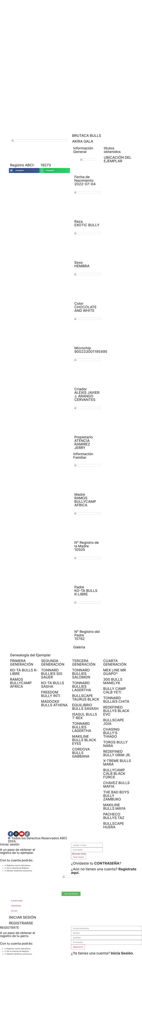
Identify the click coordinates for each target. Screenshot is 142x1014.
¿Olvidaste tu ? (96, 863)
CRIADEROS (16, 906)
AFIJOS (14, 911)
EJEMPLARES (17, 901)
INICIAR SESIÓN (22, 917)
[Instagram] (16, 834)
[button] (24, 170)
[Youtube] (21, 834)
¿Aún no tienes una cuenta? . (103, 871)
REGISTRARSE (21, 923)
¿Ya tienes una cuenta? (102, 953)
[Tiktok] (27, 834)
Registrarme (78, 947)
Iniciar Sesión (78, 857)
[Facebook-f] (10, 834)
